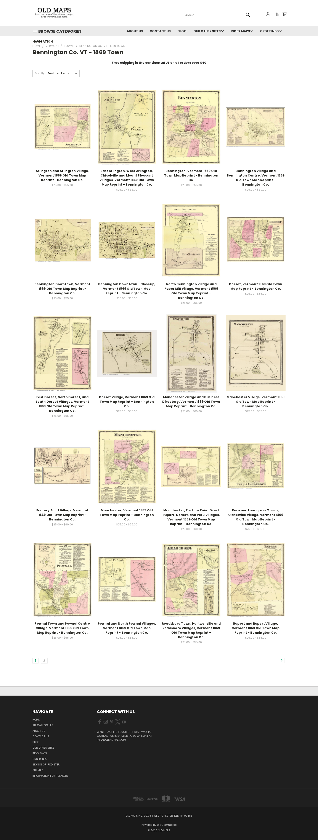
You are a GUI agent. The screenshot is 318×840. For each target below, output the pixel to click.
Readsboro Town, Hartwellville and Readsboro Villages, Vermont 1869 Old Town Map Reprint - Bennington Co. (191, 630)
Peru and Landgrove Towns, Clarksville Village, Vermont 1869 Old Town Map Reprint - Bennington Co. (255, 517)
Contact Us (160, 31)
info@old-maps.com (111, 739)
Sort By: (40, 73)
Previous (306, 826)
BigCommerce (167, 825)
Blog (182, 31)
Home (36, 719)
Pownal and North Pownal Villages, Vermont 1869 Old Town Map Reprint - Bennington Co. (127, 628)
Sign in (37, 764)
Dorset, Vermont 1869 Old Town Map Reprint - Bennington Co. (255, 286)
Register (54, 764)
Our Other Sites (207, 31)
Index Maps (241, 31)
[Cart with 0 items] (284, 14)
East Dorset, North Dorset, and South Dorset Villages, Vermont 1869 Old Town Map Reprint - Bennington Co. (62, 404)
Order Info (269, 31)
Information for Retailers (50, 776)
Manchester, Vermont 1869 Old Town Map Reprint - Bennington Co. (127, 515)
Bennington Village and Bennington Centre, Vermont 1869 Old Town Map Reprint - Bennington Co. (256, 178)
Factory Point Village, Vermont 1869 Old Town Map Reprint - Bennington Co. (62, 515)
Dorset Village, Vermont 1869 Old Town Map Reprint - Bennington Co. (126, 401)
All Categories (42, 725)
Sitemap (37, 770)
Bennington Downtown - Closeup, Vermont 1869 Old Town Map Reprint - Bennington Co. (127, 288)
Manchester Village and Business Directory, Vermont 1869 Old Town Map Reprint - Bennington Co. (191, 401)
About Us (135, 31)
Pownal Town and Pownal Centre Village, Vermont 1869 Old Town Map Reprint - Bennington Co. (62, 628)
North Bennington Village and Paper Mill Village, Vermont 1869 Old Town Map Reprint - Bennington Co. (191, 291)
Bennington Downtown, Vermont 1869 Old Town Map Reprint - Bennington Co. (62, 288)
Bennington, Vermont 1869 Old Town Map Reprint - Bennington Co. (191, 175)
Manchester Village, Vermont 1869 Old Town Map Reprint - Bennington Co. (256, 401)
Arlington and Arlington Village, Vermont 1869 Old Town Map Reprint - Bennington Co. (62, 175)
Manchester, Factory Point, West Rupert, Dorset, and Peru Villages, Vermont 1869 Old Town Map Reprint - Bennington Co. (191, 517)
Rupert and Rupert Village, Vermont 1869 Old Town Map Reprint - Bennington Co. (255, 628)
